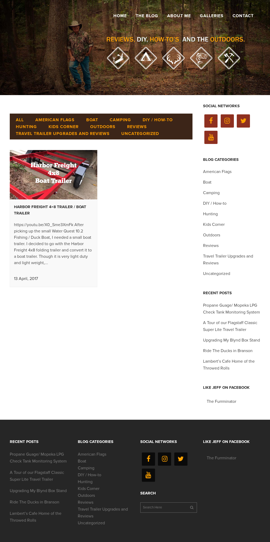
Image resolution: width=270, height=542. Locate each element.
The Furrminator (221, 401)
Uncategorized (216, 273)
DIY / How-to (214, 203)
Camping (211, 192)
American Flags (217, 171)
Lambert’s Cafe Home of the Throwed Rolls (35, 517)
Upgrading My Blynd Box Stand (231, 340)
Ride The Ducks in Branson (228, 350)
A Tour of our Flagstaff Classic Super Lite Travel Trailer (37, 476)
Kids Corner (214, 224)
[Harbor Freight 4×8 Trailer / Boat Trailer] (53, 174)
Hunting (210, 214)
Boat (207, 182)
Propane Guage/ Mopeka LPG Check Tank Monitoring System (38, 458)
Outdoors (211, 235)
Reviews (211, 245)
